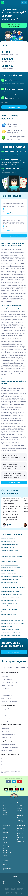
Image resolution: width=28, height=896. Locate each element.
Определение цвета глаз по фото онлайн (11, 594)
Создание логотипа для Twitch (9, 582)
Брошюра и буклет (6, 709)
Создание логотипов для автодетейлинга (11, 553)
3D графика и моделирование (9, 747)
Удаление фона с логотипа (8, 538)
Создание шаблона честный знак (9, 544)
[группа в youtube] (19, 781)
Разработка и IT (7, 853)
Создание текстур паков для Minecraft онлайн (12, 623)
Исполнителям (20, 813)
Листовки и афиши (6, 712)
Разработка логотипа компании (9, 561)
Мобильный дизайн (6, 679)
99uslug (5, 842)
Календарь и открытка (7, 715)
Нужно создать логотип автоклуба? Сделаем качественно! (11, 771)
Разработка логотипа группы (8, 573)
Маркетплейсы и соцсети (10, 754)
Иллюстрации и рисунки (8, 734)
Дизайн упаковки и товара (8, 761)
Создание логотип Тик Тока (8, 541)
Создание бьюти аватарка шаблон (9, 550)
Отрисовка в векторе (7, 750)
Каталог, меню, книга (7, 718)
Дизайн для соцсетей (7, 758)
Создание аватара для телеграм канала (11, 635)
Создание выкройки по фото (8, 618)
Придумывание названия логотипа (9, 565)
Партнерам (20, 815)
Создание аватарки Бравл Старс (9, 603)
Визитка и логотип (6, 695)
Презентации (5, 731)
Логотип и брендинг (8, 692)
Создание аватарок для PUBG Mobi (10, 600)
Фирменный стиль (6, 698)
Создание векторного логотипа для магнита (12, 576)
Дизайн (5, 855)
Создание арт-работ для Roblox (9, 609)
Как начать (6, 805)
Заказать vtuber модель (7, 612)
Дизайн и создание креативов (8, 768)
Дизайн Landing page (7, 685)
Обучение (19, 810)
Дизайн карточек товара (8, 764)
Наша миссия (20, 828)
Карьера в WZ (20, 831)
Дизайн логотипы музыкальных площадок (11, 556)
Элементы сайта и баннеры (9, 682)
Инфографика (5, 728)
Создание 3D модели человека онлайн (11, 606)
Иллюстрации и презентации (11, 724)
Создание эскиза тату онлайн (8, 614)
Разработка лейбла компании (8, 559)
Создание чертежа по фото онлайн (10, 591)
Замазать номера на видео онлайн (10, 629)
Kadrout (5, 839)
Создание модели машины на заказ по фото (12, 620)
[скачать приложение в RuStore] (22, 789)
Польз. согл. (20, 833)
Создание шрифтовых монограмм (9, 579)
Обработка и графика (9, 741)
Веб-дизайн (4, 676)
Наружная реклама (6, 721)
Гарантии (5, 814)
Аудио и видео (7, 857)
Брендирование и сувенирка (9, 701)
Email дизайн (5, 688)
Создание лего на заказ (7, 626)
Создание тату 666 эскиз (7, 570)
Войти (24, 2)
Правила (19, 818)
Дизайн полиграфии (8, 705)
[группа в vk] (8, 781)
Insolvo (5, 837)
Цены (4, 808)
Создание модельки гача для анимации (11, 632)
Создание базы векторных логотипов (10, 567)
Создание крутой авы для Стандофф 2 (11, 597)
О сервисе (19, 808)
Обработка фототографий (8, 744)
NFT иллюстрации (6, 737)
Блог (4, 835)
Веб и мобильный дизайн (10, 672)
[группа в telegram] (14, 781)
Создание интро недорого (7, 547)
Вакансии (5, 832)
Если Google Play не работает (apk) (14, 791)
